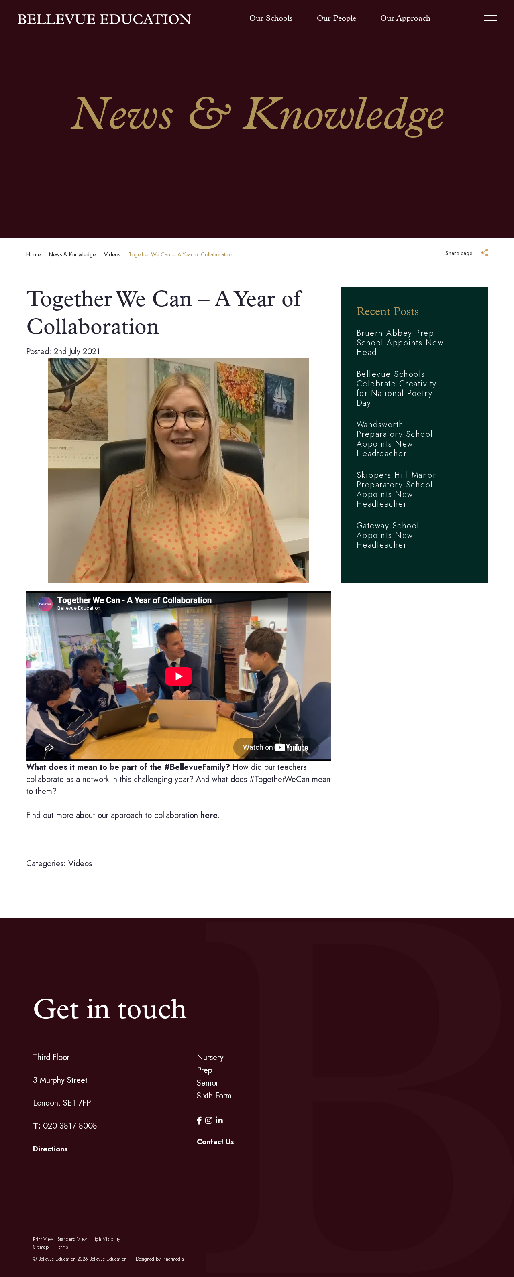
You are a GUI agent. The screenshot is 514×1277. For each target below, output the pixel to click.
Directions (50, 1149)
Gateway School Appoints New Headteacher (388, 535)
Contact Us (215, 1142)
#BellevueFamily (194, 767)
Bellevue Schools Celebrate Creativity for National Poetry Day (397, 388)
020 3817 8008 (70, 1126)
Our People (336, 19)
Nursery (210, 1057)
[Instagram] (208, 1121)
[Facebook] (199, 1121)
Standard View (72, 1239)
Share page (458, 253)
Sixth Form (214, 1096)
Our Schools (271, 19)
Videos (80, 863)
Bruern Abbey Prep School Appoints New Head (400, 342)
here (209, 815)
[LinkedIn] (219, 1121)
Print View (43, 1239)
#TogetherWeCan (279, 779)
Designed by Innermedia (160, 1259)
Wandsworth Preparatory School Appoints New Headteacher (395, 439)
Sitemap (41, 1247)
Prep (204, 1070)
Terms (62, 1247)
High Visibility (105, 1239)
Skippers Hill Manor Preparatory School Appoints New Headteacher (396, 489)
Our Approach (405, 19)
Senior (207, 1083)
